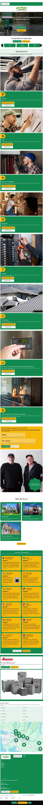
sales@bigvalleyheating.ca (5, 788)
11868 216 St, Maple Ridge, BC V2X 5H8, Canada (9, 780)
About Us (2, 763)
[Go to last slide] (2, 45)
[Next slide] (41, 45)
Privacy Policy (1, 798)
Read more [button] (5, 568)
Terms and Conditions (6, 798)
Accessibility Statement (13, 798)
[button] (30, 803)
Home (2, 762)
